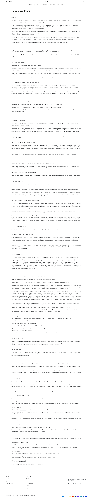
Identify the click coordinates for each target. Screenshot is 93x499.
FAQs (27, 481)
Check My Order (9, 483)
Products (8, 478)
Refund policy (15, 495)
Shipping (28, 488)
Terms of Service (29, 483)
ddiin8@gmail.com (44, 460)
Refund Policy (29, 485)
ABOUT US (28, 476)
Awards (27, 478)
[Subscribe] (86, 477)
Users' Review (29, 480)
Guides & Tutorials (9, 480)
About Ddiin (8, 481)
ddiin (10, 494)
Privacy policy (21, 495)
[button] (80, 1)
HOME (7, 476)
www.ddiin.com (23, 409)
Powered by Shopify (9, 495)
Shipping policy (32, 495)
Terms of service (26, 495)
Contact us (28, 487)
